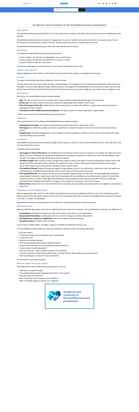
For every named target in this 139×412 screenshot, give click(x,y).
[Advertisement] (69, 16)
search (82, 10)
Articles (27, 3)
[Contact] (115, 4)
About (99, 3)
